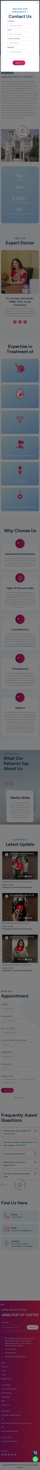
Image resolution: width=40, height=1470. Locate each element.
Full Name (11, 21)
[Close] (37, 3)
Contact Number (13, 39)
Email (9, 30)
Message (10, 47)
